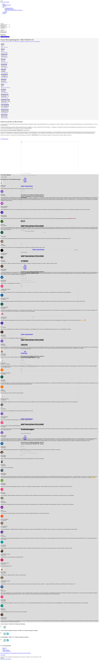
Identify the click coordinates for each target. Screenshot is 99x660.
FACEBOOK (3, 654)
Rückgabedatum (3, 32)
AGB (4, 649)
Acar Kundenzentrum (4, 138)
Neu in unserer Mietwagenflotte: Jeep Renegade (13, 10)
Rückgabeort (2, 25)
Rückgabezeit (2, 34)
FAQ (6, 11)
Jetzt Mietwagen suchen (5, 36)
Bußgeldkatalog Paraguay (9, 9)
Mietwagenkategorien (7, 4)
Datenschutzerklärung (7, 651)
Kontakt (4, 13)
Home (4, 3)
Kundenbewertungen (9, 8)
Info (3, 7)
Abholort (2, 23)
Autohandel (5, 12)
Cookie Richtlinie (6, 650)
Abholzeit (2, 30)
